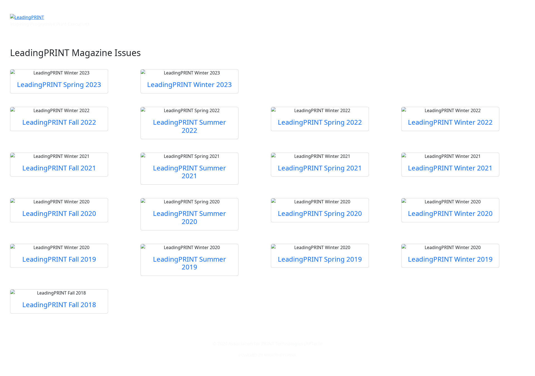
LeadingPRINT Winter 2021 (450, 167)
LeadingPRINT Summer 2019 (189, 263)
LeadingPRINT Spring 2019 (320, 259)
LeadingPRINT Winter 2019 (450, 259)
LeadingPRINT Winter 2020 (450, 213)
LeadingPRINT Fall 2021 (59, 167)
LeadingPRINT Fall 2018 (59, 304)
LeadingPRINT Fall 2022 (59, 122)
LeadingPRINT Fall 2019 (59, 259)
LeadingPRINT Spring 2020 (320, 213)
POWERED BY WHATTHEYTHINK (267, 355)
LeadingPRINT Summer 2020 (189, 217)
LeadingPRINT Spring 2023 (59, 84)
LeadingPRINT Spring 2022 (320, 122)
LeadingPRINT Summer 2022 (189, 126)
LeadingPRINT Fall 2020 (59, 213)
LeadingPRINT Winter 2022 (450, 122)
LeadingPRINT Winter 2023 (189, 84)
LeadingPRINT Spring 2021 (320, 167)
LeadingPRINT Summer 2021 (189, 171)
